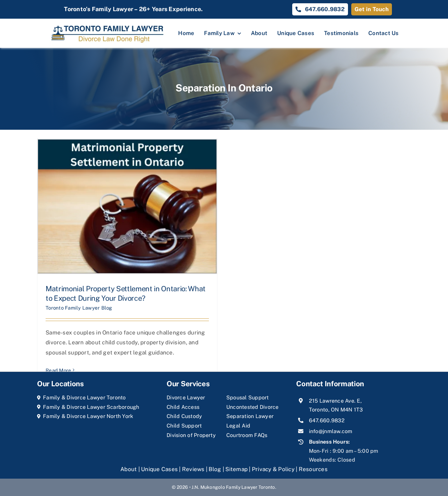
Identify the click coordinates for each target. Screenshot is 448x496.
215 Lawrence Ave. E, (335, 401)
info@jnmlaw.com (331, 431)
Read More (58, 370)
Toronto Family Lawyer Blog (79, 308)
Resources (313, 469)
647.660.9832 (327, 420)
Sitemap (236, 469)
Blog (215, 469)
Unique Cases (159, 469)
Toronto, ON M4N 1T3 (336, 410)
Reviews (193, 469)
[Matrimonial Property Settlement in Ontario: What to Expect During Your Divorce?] (127, 206)
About (129, 469)
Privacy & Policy (273, 469)
